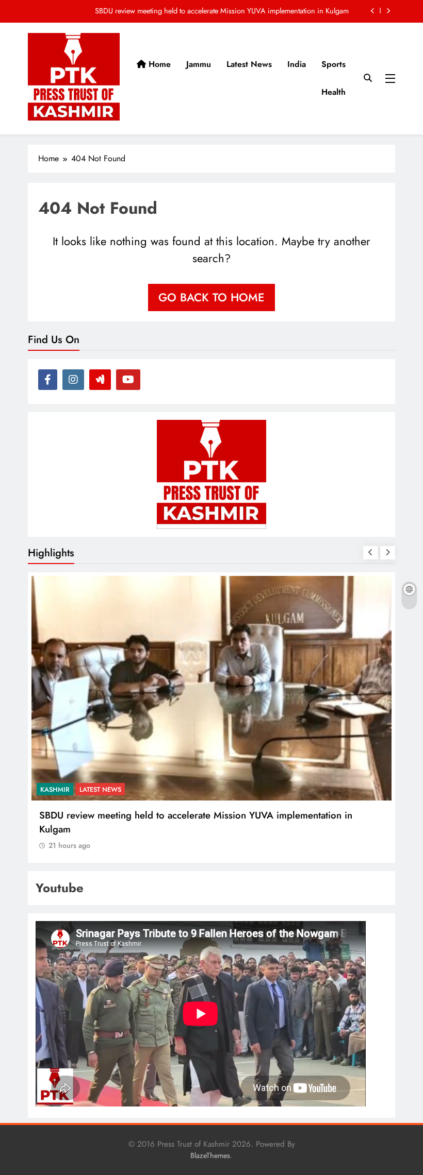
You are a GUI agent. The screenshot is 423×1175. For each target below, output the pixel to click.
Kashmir (55, 789)
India (296, 64)
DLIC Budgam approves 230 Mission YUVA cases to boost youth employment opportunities (206, 11)
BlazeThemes (210, 1155)
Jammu (198, 64)
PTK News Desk (104, 789)
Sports (333, 64)
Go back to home (211, 297)
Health (333, 92)
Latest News (249, 64)
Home (158, 64)
